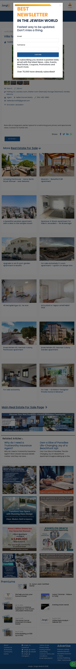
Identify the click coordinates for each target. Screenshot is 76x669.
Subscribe (38, 55)
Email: (19, 36)
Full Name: (21, 45)
